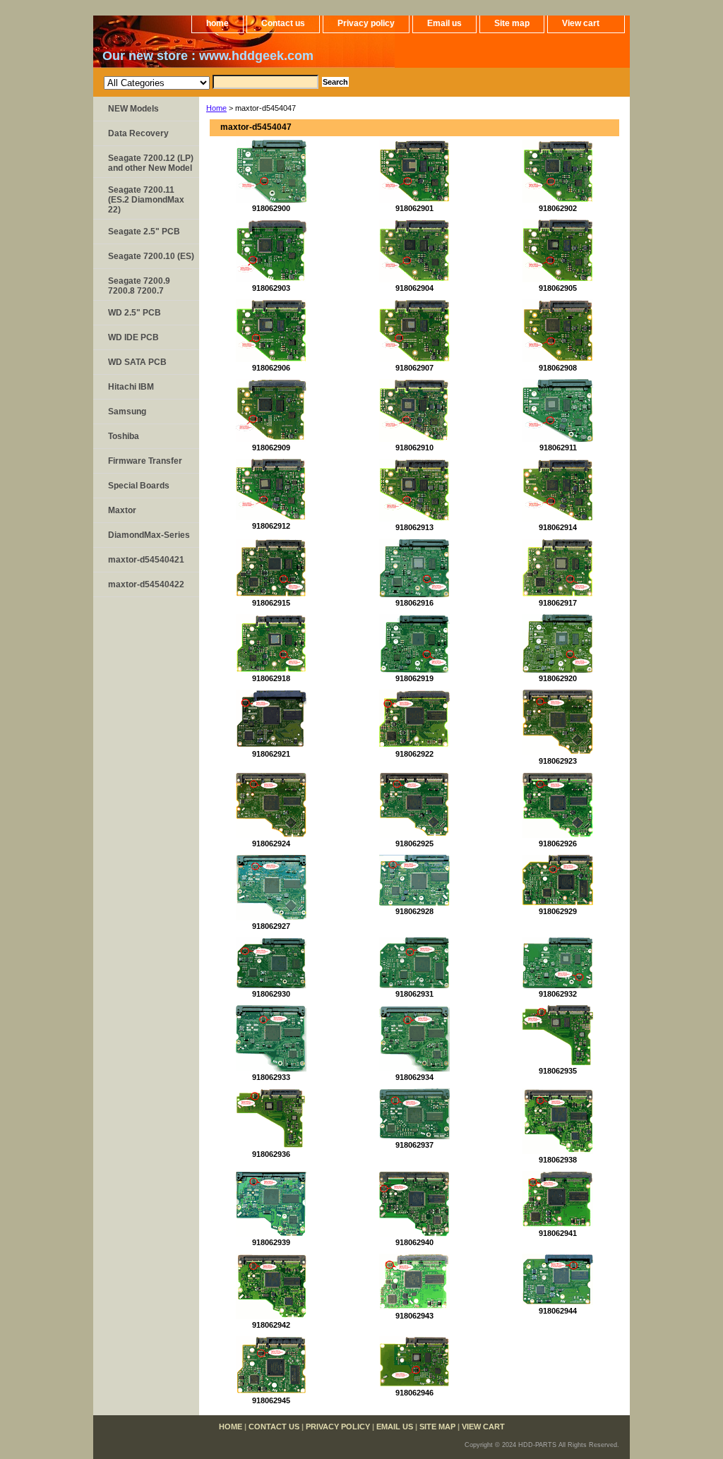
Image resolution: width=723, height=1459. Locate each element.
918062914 (558, 527)
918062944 (558, 1311)
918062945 (271, 1400)
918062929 (558, 911)
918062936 (271, 1154)
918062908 (558, 368)
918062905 (558, 288)
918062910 (414, 447)
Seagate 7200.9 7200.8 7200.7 (139, 286)
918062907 (414, 368)
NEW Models (133, 109)
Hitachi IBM (131, 387)
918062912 (271, 526)
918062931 (414, 994)
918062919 (414, 678)
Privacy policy (366, 23)
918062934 (414, 1077)
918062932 (558, 994)
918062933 (271, 1077)
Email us (444, 23)
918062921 (271, 754)
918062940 (414, 1242)
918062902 (558, 208)
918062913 (414, 527)
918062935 (558, 1071)
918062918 (271, 678)
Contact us (283, 23)
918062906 (271, 368)
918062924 (271, 843)
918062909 (271, 447)
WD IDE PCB (133, 337)
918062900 (271, 208)
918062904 (414, 288)
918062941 (558, 1233)
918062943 (414, 1315)
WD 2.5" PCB (134, 313)
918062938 (558, 1159)
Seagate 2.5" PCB (144, 231)
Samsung (127, 411)
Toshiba (123, 436)
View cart (580, 23)
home (217, 23)
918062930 (271, 994)
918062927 (271, 926)
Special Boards (138, 486)
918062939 (271, 1242)
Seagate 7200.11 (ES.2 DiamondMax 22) (146, 200)
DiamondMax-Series (149, 535)
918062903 (271, 288)
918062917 (558, 603)
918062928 (414, 911)
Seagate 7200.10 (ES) (151, 256)
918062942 (271, 1325)
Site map (512, 23)
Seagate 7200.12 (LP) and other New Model (150, 163)
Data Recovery (138, 133)
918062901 (414, 208)
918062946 (414, 1392)
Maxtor (122, 510)
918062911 (558, 447)
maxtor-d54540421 (146, 560)
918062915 (271, 603)
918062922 (414, 754)
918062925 (414, 843)
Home (216, 108)
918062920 (558, 678)
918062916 (414, 603)
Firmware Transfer (145, 461)
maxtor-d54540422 (146, 584)
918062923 (558, 761)
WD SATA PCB (137, 362)
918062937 (414, 1145)
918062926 (558, 843)
